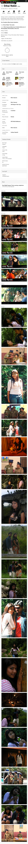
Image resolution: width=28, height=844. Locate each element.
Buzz (3, 182)
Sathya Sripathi (14, 132)
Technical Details (6, 139)
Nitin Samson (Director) (9, 27)
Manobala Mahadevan (21, 83)
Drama (6, 32)
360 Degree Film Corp (16, 104)
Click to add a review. (16, 64)
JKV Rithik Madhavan (15, 121)
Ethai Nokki (10, 5)
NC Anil (12, 116)
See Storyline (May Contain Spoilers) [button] (9, 22)
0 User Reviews (6, 60)
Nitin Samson (14, 97)
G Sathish (13, 110)
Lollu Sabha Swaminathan (9, 83)
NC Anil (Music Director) (13, 28)
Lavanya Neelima (8, 78)
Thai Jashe (11, 25)
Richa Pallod (6, 25)
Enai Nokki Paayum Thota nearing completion (13, 185)
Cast (3, 69)
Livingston (21, 77)
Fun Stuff (4, 171)
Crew (3, 91)
